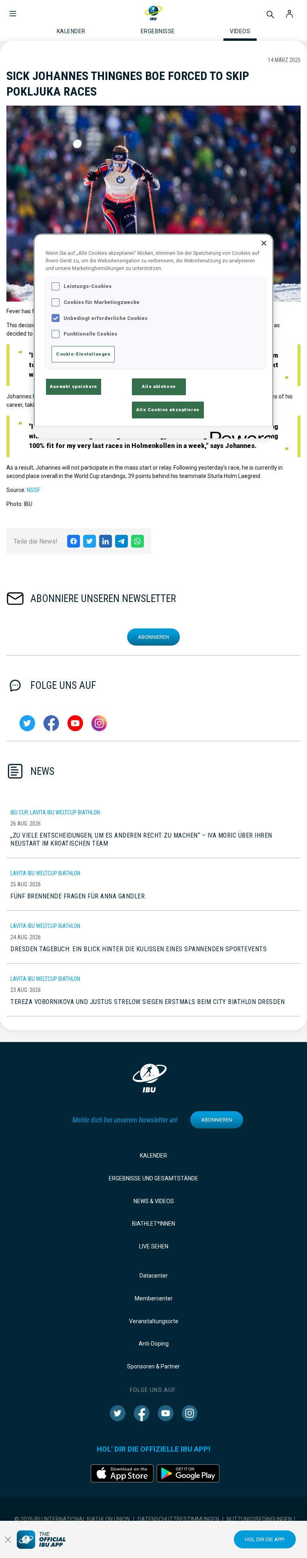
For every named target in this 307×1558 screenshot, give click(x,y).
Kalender (153, 1155)
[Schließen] (264, 243)
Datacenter (154, 1275)
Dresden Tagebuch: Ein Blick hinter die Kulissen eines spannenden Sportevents (138, 949)
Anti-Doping (154, 1343)
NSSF (33, 490)
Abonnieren (153, 637)
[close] (8, 1540)
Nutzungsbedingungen (259, 1519)
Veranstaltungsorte (153, 1321)
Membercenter (154, 1298)
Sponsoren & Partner (153, 1366)
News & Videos (154, 1201)
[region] (153, 336)
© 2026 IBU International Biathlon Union (72, 1519)
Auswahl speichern (73, 386)
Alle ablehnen (158, 386)
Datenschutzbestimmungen (178, 1519)
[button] (13, 9)
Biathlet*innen (153, 1223)
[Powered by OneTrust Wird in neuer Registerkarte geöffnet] (239, 433)
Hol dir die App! (265, 1539)
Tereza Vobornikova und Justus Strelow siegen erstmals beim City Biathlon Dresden (147, 1002)
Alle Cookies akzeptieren (167, 409)
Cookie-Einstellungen (83, 354)
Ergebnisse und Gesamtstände (153, 1178)
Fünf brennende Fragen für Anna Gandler (77, 896)
